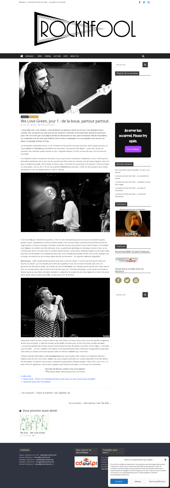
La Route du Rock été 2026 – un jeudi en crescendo (46, 2)
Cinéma (48, 56)
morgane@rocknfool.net (45, 462)
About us (74, 56)
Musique (29, 56)
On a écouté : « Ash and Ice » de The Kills (90, 403)
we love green (49, 125)
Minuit (42, 125)
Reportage (33, 117)
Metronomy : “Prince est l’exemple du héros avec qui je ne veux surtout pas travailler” (59, 379)
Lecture (57, 56)
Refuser (138, 481)
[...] (53, 464)
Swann (35, 125)
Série (40, 56)
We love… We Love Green (32, 432)
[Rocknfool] (85, 28)
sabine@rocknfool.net (48, 455)
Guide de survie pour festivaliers (37, 381)
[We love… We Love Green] (34, 416)
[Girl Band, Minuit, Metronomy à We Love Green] (65, 371)
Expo (65, 56)
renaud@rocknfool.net (43, 464)
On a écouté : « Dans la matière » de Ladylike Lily (44, 392)
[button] (165, 459)
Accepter (119, 481)
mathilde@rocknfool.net (45, 459)
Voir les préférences (157, 481)
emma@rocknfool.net (42, 457)
